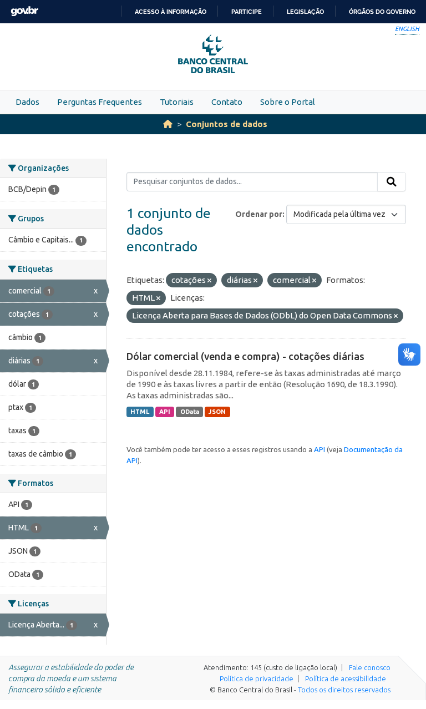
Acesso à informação (170, 12)
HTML (139, 411)
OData (189, 411)
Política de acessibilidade (345, 678)
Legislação (305, 12)
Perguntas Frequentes (99, 102)
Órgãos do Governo (382, 12)
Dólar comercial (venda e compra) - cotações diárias (245, 356)
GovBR (24, 11)
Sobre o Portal (287, 102)
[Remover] (209, 280)
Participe (246, 12)
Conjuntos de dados (226, 124)
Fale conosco (369, 667)
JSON (217, 411)
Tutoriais (177, 102)
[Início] (168, 124)
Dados (27, 102)
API (164, 411)
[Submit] (391, 182)
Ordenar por (258, 214)
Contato (226, 102)
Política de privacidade (256, 678)
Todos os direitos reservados (344, 689)
